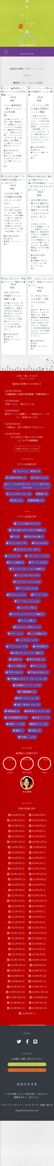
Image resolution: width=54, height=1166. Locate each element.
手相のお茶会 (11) (39, 672)
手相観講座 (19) (28, 691)
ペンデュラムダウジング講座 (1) (28, 614)
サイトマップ (31, 1104)
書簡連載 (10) (37, 500)
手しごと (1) (39, 665)
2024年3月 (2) (18, 863)
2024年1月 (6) (17, 868)
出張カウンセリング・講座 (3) (28, 652)
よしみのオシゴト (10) (20, 493)
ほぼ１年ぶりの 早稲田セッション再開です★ (13, 296)
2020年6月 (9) (17, 975)
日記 (34, 343)
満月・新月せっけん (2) (28, 704)
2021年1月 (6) (39, 954)
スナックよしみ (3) (28, 588)
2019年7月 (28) (39, 1002)
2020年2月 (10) (17, 986)
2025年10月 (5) (39, 820)
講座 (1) (19, 730)
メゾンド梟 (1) (28, 620)
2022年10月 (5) (39, 900)
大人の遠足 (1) (18, 665)
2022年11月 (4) (17, 900)
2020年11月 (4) (39, 959)
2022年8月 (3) (39, 906)
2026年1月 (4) (39, 814)
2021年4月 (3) (39, 949)
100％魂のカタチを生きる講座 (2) (28, 530)
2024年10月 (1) (18, 847)
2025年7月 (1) (18, 825)
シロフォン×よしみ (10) (28, 581)
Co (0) (16, 536)
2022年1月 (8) (17, 927)
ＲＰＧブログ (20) (18, 543)
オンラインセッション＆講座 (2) (28, 568)
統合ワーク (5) (42, 717)
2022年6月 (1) (39, 911)
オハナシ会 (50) (39, 562)
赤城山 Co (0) (28, 736)
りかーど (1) (17, 633)
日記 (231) (18, 500)
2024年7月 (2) (39, 852)
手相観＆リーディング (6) (28, 685)
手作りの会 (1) (15, 672)
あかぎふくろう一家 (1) (28, 549)
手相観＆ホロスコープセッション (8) (28, 678)
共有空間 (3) (41, 646)
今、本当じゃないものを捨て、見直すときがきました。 (40, 300)
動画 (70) (42, 493)
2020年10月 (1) (18, 965)
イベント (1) (14, 555)
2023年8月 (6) (39, 879)
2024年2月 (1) (39, 863)
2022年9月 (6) (18, 906)
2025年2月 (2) (18, 836)
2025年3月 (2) (39, 831)
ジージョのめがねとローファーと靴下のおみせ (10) (28, 485)
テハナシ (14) (40, 594)
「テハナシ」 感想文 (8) (28, 471)
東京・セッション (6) (28, 698)
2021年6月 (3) (39, 943)
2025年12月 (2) (17, 820)
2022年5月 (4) (18, 916)
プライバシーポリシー (12, 1104)
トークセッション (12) (28, 601)
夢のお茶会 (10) (37, 659)
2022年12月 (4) (38, 895)
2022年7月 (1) (18, 911)
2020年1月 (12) (39, 986)
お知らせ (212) (41, 477)
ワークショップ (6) (18, 646)
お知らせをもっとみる (27, 448)
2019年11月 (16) (40, 992)
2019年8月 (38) (17, 1002)
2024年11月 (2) (39, 841)
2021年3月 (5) (18, 954)
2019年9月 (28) (39, 997)
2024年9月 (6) (39, 847)
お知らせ (9, 153)
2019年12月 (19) (16, 992)
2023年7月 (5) (18, 884)
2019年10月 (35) (17, 997)
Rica (45, 772)
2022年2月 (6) (39, 922)
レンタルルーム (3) (28, 640)
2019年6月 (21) (17, 1008)
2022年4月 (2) (39, 916)
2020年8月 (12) (17, 970)
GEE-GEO (27, 772)
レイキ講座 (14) (38, 633)
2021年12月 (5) (38, 927)
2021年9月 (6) (17, 938)
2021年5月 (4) (18, 949)
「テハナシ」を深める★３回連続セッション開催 (40, 108)
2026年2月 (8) (18, 814)
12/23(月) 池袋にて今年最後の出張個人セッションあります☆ (13, 198)
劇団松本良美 (16, 68)
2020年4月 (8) (17, 981)
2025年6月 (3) (39, 825)
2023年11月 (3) (17, 873)
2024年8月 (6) (18, 852)
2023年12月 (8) (38, 868)
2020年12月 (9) (17, 959)
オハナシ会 (10, 155)
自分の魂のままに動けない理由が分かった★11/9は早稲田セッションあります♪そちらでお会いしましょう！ (40, 209)
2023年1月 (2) (17, 895)
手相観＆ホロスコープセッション (13, 158)
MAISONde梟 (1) (35, 536)
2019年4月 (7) (28, 1013)
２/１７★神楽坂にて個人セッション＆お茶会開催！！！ (13, 110)
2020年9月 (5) (39, 965)
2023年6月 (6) (39, 884)
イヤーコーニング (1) (38, 555)
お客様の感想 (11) (17, 477)
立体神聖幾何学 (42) (17, 717)
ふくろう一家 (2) (28, 607)
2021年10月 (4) (39, 933)
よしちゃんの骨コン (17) (28, 627)
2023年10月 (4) (39, 873)
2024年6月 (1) (18, 857)
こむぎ (9, 772)
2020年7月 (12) (39, 970)
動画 (34, 258)
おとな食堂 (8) (16, 562)
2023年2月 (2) (39, 890)
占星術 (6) (17, 659)
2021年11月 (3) (17, 933)
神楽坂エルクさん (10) (38, 711)
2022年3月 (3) (18, 922)
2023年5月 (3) (18, 890)
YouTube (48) (41, 543)
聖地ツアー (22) (40, 724)
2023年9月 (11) (18, 879)
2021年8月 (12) (38, 938)
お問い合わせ (46, 1104)
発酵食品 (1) (13, 711)
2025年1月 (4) (39, 836)
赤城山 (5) (36, 730)
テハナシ (36, 152)
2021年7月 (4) (18, 943)
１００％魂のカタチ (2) (28, 523)
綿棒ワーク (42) (17, 724)
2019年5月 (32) (39, 1008)
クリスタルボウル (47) (28, 575)
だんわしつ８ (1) (17, 594)
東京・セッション (13, 241)
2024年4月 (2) (39, 857)
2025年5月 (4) (18, 831)
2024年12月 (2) (17, 841)
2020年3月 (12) (38, 981)
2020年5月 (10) (38, 975)
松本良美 (27, 791)
